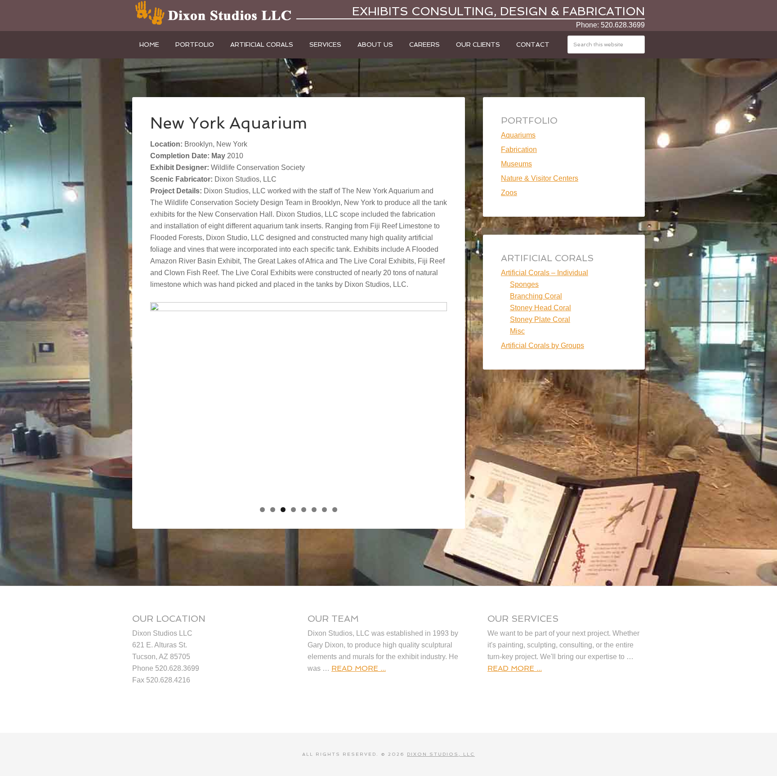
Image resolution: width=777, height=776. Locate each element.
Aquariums (518, 135)
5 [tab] (303, 509)
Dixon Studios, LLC (213, 13)
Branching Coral (536, 296)
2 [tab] (272, 509)
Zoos (509, 192)
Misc (517, 331)
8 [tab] (334, 509)
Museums (516, 164)
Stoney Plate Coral (540, 319)
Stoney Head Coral (540, 308)
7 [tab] (324, 509)
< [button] (161, 399)
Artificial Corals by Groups (542, 345)
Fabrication (519, 149)
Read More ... (358, 668)
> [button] (435, 399)
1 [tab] (262, 509)
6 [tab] (314, 509)
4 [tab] (293, 509)
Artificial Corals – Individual (544, 273)
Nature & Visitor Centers (539, 178)
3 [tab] (283, 509)
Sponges (524, 284)
